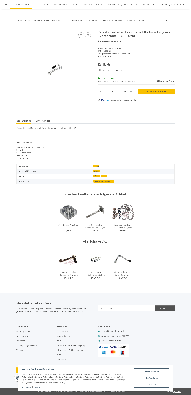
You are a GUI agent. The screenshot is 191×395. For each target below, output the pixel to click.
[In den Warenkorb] (18, 28)
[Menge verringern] (100, 91)
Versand (118, 70)
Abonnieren (165, 308)
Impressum (26, 387)
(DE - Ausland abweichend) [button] (125, 81)
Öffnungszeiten (23, 331)
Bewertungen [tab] (43, 121)
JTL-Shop (177, 392)
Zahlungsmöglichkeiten (26, 345)
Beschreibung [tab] (23, 121)
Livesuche (20, 341)
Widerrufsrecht (63, 336)
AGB (59, 341)
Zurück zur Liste (24, 20)
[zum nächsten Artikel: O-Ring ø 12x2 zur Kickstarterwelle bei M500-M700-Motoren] (172, 20)
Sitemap (60, 354)
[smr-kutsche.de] (6, 4)
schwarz (97, 176)
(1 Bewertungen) (115, 41)
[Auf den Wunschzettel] (88, 35)
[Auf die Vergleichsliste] (81, 35)
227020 (96, 166)
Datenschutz (39, 387)
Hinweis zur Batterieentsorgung (71, 345)
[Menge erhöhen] (131, 91)
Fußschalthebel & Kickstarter (103, 181)
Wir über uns (22, 336)
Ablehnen (151, 385)
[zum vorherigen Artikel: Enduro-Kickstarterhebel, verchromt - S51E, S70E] (166, 20)
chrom (104, 176)
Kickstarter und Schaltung (118, 54)
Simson (96, 171)
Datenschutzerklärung (61, 308)
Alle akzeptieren (151, 371)
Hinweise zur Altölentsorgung (70, 350)
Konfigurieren (152, 378)
